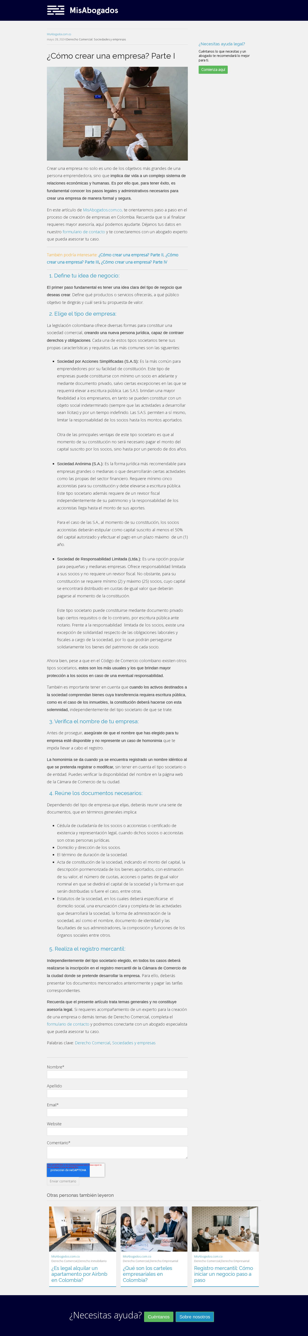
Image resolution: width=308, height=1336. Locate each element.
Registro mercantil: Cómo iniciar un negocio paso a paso (223, 1274)
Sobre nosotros (194, 1316)
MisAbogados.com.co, (103, 210)
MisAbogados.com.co (59, 34)
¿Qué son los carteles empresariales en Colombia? (147, 1274)
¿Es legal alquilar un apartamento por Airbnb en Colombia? (79, 1274)
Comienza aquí (213, 69)
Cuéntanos (159, 1316)
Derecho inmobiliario (92, 1261)
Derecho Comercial (79, 39)
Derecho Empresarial (164, 1261)
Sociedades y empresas (110, 39)
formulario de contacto (84, 231)
